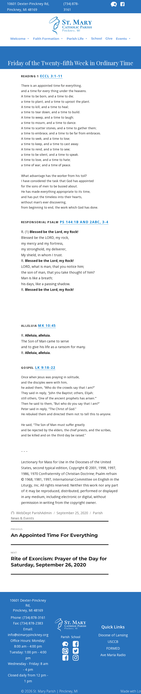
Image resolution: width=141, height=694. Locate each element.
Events (121, 39)
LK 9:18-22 (45, 367)
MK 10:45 (47, 325)
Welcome (17, 39)
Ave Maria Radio (113, 655)
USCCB (113, 641)
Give (108, 38)
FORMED (113, 648)
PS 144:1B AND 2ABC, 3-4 (84, 222)
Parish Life (75, 39)
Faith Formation (46, 39)
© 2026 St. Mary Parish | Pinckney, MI (49, 691)
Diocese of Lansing (113, 635)
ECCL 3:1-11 (51, 76)
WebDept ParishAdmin (34, 513)
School (96, 38)
